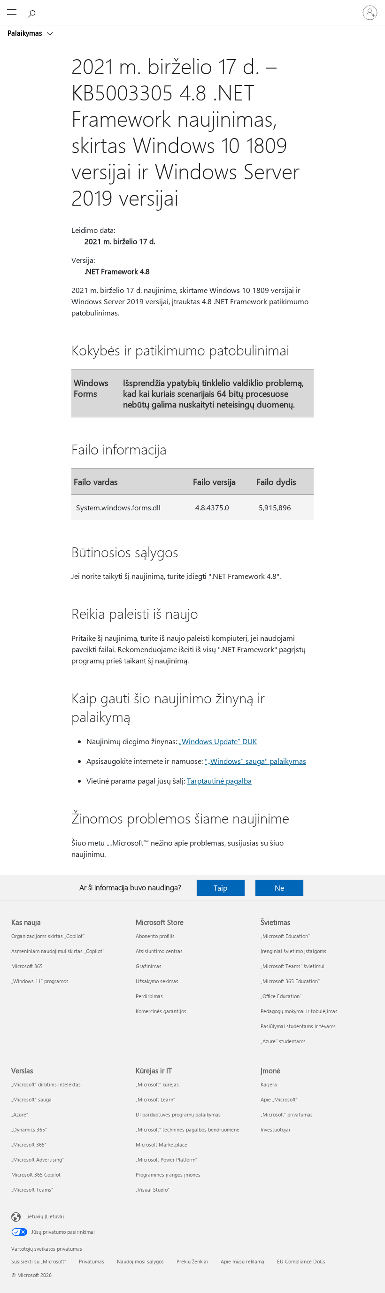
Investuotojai (275, 1129)
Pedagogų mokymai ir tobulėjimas (299, 1011)
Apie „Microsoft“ (279, 1099)
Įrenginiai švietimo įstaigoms (293, 950)
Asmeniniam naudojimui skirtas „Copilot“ (57, 950)
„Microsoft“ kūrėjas (157, 1084)
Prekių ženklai (192, 1261)
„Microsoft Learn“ (155, 1099)
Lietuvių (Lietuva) (44, 1216)
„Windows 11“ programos (40, 981)
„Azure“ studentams (283, 1041)
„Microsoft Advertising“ (37, 1159)
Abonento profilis (155, 935)
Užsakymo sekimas (157, 981)
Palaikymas (26, 33)
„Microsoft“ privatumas (287, 1114)
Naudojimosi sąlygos (140, 1261)
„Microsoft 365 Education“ (290, 981)
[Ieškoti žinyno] (33, 12)
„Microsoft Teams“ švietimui (292, 966)
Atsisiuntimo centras (159, 950)
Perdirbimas (149, 996)
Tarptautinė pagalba (219, 780)
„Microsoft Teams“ (32, 1189)
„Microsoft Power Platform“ (166, 1159)
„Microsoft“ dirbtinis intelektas (46, 1084)
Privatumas (91, 1261)
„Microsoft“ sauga (31, 1099)
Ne (279, 888)
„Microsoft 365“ (28, 1144)
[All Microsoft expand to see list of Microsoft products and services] (11, 12)
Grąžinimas (149, 966)
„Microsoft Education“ (285, 935)
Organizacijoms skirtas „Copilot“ (48, 935)
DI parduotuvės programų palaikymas (178, 1114)
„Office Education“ (281, 996)
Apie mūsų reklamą (242, 1261)
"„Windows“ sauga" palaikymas (255, 761)
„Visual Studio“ (152, 1189)
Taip (220, 888)
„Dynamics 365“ (29, 1129)
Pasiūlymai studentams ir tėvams (298, 1026)
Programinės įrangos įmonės (168, 1174)
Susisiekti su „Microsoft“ (38, 1261)
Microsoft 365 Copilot (36, 1174)
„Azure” (19, 1114)
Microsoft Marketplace (161, 1144)
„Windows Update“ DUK (218, 741)
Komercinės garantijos (161, 1011)
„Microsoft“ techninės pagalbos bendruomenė (187, 1129)
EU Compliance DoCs (301, 1261)
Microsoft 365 (27, 966)
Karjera (269, 1084)
